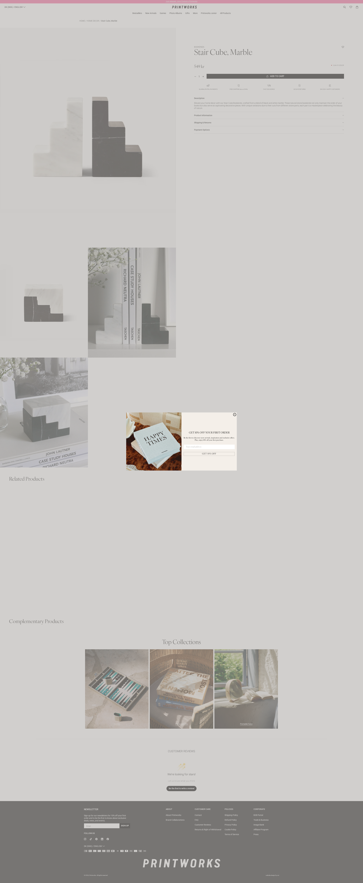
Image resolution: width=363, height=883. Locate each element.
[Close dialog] (234, 414)
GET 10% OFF (209, 454)
